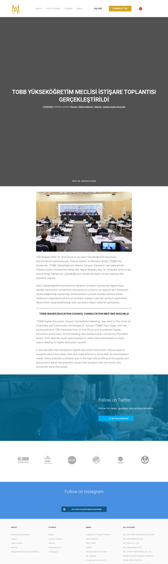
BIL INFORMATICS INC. (133, 539)
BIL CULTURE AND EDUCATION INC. (139, 534)
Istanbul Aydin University (114, 107)
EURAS (89, 547)
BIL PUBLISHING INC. (132, 547)
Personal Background (20, 534)
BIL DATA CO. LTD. (131, 543)
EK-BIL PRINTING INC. (133, 560)
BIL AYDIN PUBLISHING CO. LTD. (137, 551)
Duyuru (74, 107)
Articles (52, 543)
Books (51, 534)
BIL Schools (91, 556)
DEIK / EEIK (91, 543)
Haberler (98, 107)
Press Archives (55, 547)
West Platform (92, 539)
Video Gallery (16, 543)
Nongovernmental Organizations (25, 551)
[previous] (13, 461)
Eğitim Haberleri (86, 107)
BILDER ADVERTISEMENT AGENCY (138, 556)
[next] (154, 461)
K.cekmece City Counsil (96, 560)
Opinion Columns (56, 539)
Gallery (14, 539)
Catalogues (53, 551)
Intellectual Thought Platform (98, 534)
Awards (14, 547)
